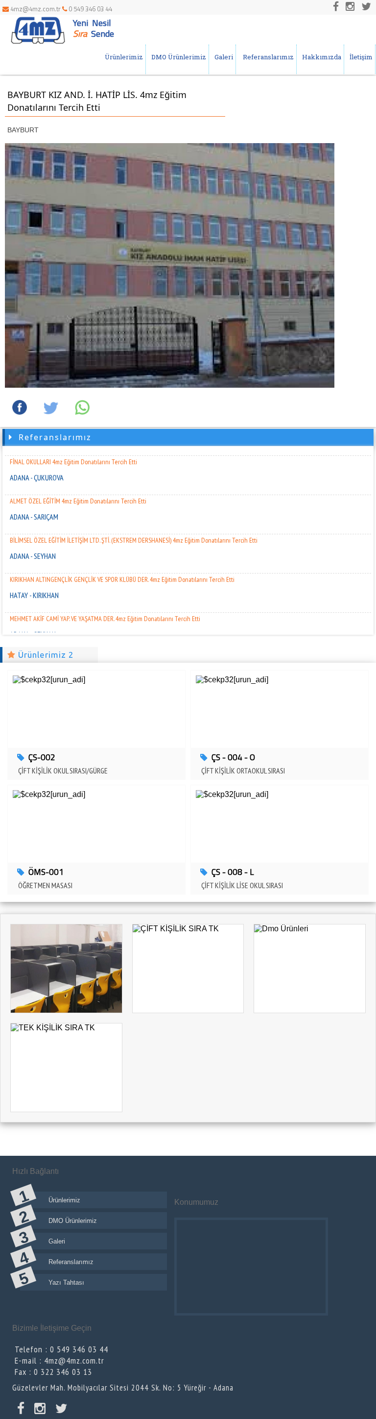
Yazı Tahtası (66, 1282)
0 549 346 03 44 (89, 9)
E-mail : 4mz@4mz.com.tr (59, 1360)
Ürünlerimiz (122, 56)
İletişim (360, 56)
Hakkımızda (320, 56)
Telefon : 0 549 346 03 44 (61, 1349)
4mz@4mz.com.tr (35, 9)
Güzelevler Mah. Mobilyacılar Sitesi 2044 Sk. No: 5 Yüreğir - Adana (123, 1387)
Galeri (222, 56)
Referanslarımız (266, 56)
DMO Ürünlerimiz (177, 56)
